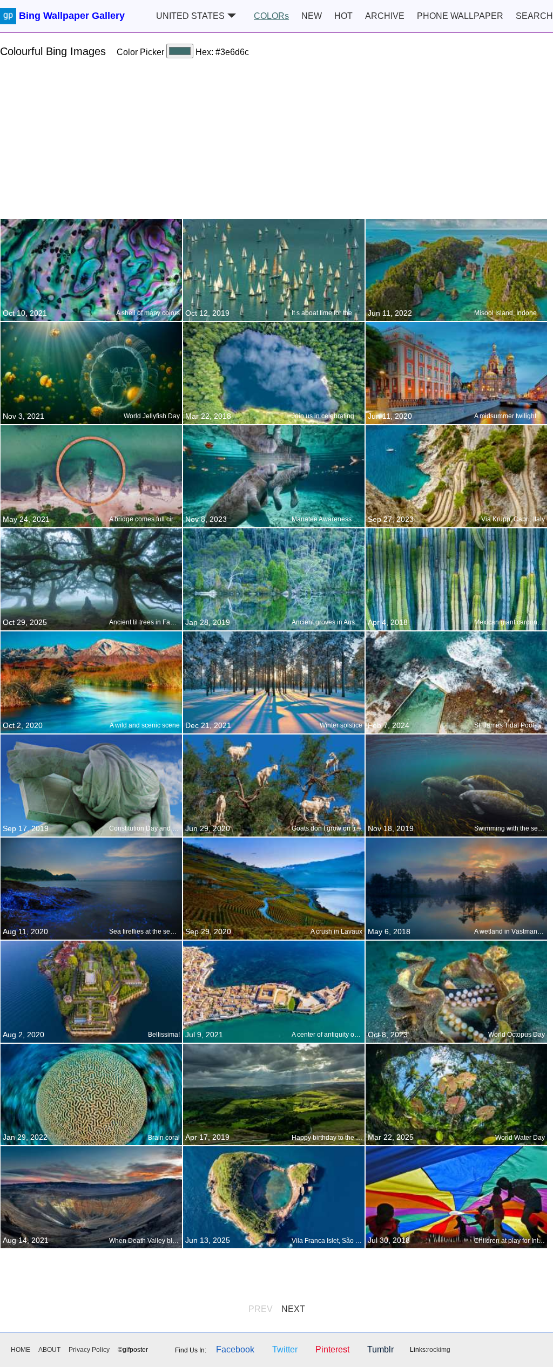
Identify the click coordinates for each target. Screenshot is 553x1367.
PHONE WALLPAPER (460, 16)
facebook (235, 1349)
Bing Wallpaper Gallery (72, 15)
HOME (20, 1350)
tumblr (380, 1349)
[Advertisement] (276, 143)
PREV (260, 1309)
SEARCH (534, 16)
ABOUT (49, 1350)
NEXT (293, 1309)
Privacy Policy (89, 1350)
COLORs (271, 16)
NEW (311, 16)
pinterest (332, 1349)
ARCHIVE (384, 16)
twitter (285, 1349)
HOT (343, 16)
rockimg (438, 1350)
